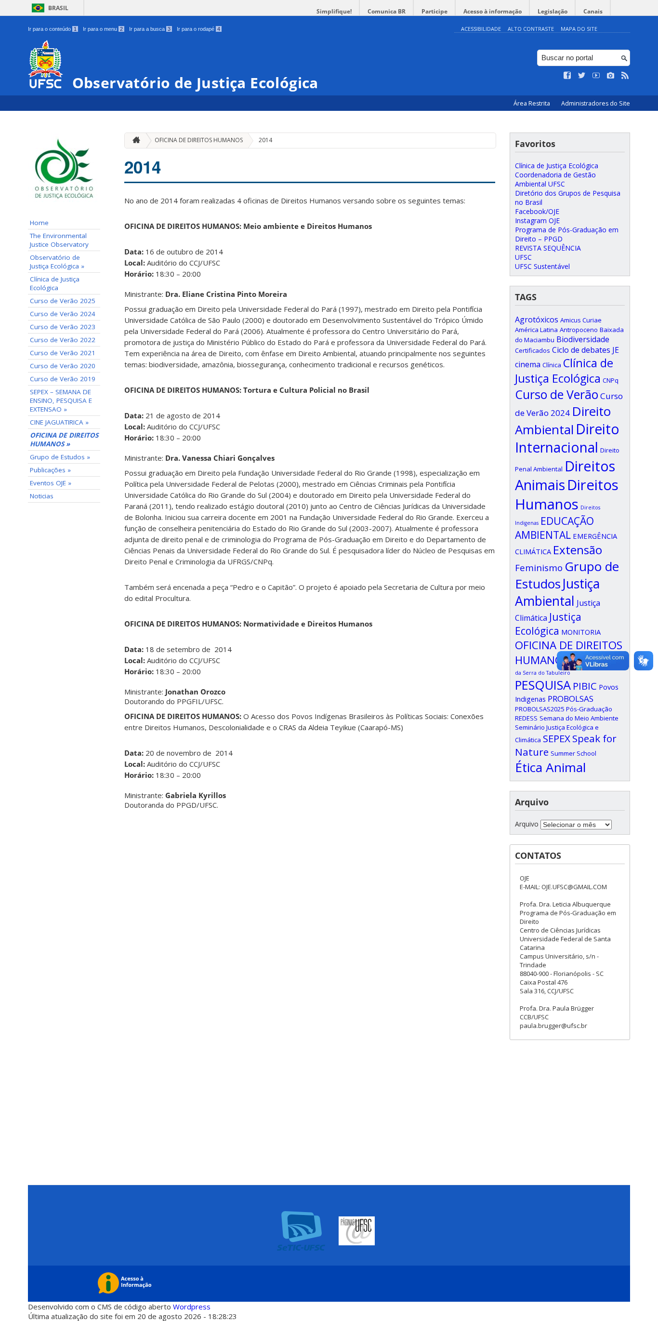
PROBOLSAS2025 (539, 709)
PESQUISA (543, 685)
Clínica (551, 364)
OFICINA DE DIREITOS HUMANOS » (64, 439)
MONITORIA (581, 632)
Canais (593, 11)
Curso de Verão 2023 (62, 326)
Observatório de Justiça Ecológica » (57, 261)
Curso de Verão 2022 (62, 339)
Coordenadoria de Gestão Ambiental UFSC (555, 179)
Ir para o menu (103, 29)
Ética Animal (550, 767)
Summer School (573, 753)
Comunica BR (387, 11)
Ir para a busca (150, 29)
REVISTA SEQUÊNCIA (548, 248)
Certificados (532, 350)
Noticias (41, 496)
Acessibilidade (481, 28)
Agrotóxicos (536, 319)
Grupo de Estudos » (60, 457)
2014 (265, 140)
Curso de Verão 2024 (62, 313)
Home (39, 222)
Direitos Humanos (567, 494)
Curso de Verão (556, 394)
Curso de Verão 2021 (62, 352)
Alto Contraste (531, 28)
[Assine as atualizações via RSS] (625, 76)
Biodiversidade (582, 339)
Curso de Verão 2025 (62, 300)
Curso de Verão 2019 (62, 378)
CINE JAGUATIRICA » (59, 422)
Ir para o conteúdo (52, 29)
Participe (434, 11)
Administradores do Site (595, 103)
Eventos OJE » (50, 483)
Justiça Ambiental (557, 592)
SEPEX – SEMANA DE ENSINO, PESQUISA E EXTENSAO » (61, 400)
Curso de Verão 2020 (62, 365)
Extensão (577, 550)
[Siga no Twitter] (582, 76)
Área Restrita (532, 103)
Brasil (58, 8)
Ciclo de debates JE (585, 350)
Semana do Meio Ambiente (579, 718)
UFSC (523, 257)
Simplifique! (334, 11)
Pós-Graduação (589, 709)
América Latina (536, 329)
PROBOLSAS (570, 698)
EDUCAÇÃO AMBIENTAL (554, 528)
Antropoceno (579, 329)
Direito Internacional (567, 438)
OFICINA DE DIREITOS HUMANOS (199, 140)
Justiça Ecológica (548, 624)
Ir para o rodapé (198, 29)
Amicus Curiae (581, 320)
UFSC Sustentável (542, 266)
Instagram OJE (537, 220)
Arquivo (527, 823)
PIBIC (585, 686)
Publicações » (50, 470)
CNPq (611, 380)
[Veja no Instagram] (611, 76)
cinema (527, 364)
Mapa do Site (579, 28)
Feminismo (539, 567)
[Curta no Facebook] (567, 76)
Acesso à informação (492, 11)
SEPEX (556, 738)
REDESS (526, 718)
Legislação (552, 11)
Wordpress (192, 1306)
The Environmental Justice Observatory (59, 240)
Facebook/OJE (537, 211)
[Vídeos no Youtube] (596, 76)
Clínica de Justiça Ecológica (54, 283)
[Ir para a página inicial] (134, 140)
